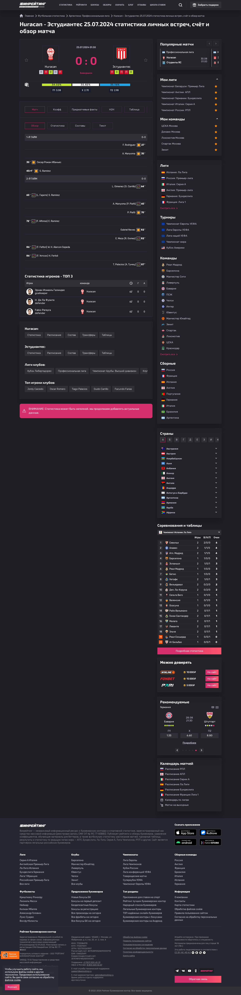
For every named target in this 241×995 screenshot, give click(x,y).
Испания (171, 382)
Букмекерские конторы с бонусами (142, 917)
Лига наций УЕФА (175, 235)
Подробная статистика (189, 650)
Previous (209, 43)
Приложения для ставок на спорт (141, 897)
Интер (170, 306)
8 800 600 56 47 (94, 965)
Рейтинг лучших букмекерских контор (144, 901)
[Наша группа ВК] (183, 970)
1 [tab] (182, 750)
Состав (72, 335)
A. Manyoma (128, 153)
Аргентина (171, 417)
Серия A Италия (28, 860)
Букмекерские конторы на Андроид (142, 921)
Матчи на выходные (177, 805)
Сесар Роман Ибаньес (49, 162)
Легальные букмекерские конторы (142, 909)
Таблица (134, 109)
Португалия (171, 393)
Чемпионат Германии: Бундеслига (181, 98)
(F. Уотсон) (42, 255)
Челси (170, 300)
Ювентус (171, 312)
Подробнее (189, 742)
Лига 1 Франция (28, 876)
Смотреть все (167, 208)
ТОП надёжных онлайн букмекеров (142, 913)
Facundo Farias (123, 389)
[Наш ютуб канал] (189, 970)
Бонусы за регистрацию (84, 909)
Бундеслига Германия (32, 872)
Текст (102, 125)
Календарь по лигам (177, 799)
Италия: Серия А (174, 184)
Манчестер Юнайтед (178, 318)
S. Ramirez (45, 171)
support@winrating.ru (81, 971)
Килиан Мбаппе (28, 909)
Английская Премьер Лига (34, 864)
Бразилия (170, 411)
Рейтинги (81, 5)
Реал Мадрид (174, 264)
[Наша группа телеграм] (177, 970)
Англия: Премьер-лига (177, 190)
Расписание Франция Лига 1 (180, 794)
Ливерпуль (172, 282)
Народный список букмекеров (139, 905)
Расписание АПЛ (173, 774)
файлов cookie (13, 980)
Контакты (180, 901)
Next (216, 43)
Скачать (119, 5)
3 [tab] (189, 750)
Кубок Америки (173, 247)
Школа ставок (158, 5)
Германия (170, 399)
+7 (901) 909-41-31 (91, 962)
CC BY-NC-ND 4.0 (183, 953)
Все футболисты (29, 921)
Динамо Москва (170, 131)
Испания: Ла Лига (176, 172)
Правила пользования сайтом (191, 913)
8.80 (209, 735)
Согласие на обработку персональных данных (196, 918)
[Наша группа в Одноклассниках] (195, 970)
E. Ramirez (53, 221)
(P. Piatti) (131, 203)
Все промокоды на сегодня (86, 913)
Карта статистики (185, 905)
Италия (169, 405)
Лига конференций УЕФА (137, 872)
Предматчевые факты (84, 109)
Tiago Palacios (79, 389)
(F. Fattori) (41, 247)
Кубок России (130, 868)
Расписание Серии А (175, 779)
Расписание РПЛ (173, 769)
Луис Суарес (27, 917)
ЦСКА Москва (169, 125)
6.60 (189, 735)
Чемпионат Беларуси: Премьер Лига (182, 86)
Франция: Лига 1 (174, 202)
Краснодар (172, 348)
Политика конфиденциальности (138, 952)
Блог (130, 5)
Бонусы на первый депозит (86, 901)
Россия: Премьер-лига (178, 178)
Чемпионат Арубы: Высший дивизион (114, 371)
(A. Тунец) (130, 264)
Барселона (172, 270)
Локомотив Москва (172, 137)
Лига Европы (130, 860)
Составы (80, 125)
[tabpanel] (189, 725)
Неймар (24, 905)
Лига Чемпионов (132, 864)
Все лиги (25, 884)
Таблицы (107, 335)
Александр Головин (30, 913)
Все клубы (77, 884)
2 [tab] (186, 750)
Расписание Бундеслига (177, 789)
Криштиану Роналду (31, 897)
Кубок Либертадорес (39, 371)
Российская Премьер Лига (34, 880)
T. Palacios (118, 264)
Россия (169, 370)
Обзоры (107, 5)
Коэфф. (57, 109)
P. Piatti (131, 212)
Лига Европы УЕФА (176, 229)
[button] (189, 448)
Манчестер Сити (176, 276)
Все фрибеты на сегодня (85, 917)
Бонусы (95, 5)
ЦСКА (169, 342)
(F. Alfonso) (42, 221)
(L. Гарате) (42, 195)
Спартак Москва (171, 143)
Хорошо (12, 987)
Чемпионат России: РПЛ (176, 110)
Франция (170, 375)
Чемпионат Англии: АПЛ (175, 92)
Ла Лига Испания (29, 868)
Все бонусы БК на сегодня (85, 921)
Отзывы (141, 5)
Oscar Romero (57, 389)
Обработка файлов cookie (188, 909)
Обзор (35, 125)
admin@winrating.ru (104, 975)
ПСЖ (169, 294)
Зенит (165, 149)
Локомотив (173, 336)
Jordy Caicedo (35, 389)
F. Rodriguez (129, 145)
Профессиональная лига (72, 371)
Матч (35, 109)
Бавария (171, 288)
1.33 (169, 735)
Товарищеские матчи (135, 876)
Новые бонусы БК (81, 897)
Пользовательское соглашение (138, 944)
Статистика (65, 5)
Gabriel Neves (127, 229)
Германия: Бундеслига (177, 196)
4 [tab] (192, 750)
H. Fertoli (53, 255)
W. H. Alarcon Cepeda (59, 247)
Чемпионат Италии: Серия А (178, 104)
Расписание (54, 335)
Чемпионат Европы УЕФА (179, 223)
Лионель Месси (28, 901)
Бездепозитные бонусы (84, 905)
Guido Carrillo (101, 389)
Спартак (171, 330)
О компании (181, 897)
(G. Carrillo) (130, 186)
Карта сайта (129, 956)
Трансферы (88, 335)
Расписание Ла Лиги (175, 784)
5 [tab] (196, 750)
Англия (168, 387)
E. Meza (119, 238)
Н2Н (111, 109)
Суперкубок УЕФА (132, 880)
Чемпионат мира (174, 241)
